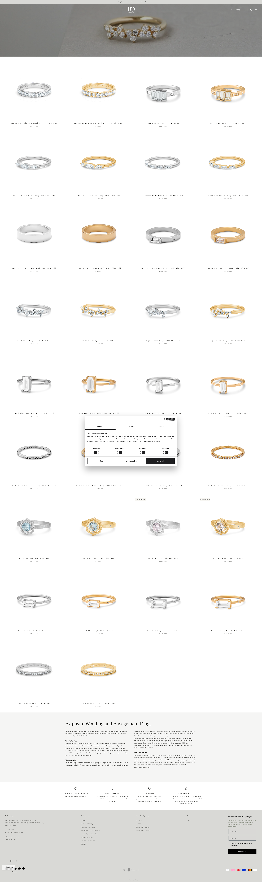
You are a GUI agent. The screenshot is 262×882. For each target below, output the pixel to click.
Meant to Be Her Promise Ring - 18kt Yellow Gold (98, 196)
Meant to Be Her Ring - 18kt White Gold (163, 123)
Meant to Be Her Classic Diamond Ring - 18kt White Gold (34, 123)
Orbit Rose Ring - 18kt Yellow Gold (228, 558)
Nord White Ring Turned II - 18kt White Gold (34, 413)
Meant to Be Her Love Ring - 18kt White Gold (163, 196)
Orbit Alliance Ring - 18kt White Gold (34, 703)
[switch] (119, 452)
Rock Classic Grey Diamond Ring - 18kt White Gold (34, 486)
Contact (83, 820)
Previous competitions (88, 841)
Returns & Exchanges (88, 827)
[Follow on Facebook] (6, 861)
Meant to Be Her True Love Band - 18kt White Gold (163, 268)
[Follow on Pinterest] (17, 861)
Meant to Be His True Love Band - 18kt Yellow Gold (99, 268)
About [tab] (161, 426)
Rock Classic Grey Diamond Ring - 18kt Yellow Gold (98, 486)
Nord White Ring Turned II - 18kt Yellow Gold (99, 413)
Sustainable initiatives (143, 827)
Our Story (139, 820)
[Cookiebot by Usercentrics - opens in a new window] (166, 419)
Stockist (138, 824)
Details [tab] (131, 426)
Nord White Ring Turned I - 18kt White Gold (163, 413)
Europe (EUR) (235, 10)
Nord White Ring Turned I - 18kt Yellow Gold (227, 413)
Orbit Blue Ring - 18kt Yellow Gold (98, 558)
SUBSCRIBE (242, 851)
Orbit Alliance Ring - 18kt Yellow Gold (99, 703)
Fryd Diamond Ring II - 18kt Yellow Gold (98, 341)
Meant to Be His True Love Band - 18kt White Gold (34, 268)
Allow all (160, 461)
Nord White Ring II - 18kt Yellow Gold (228, 631)
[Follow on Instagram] (11, 861)
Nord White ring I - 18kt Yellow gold (99, 631)
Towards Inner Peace (143, 830)
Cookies (83, 844)
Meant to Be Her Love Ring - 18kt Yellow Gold (228, 196)
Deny (101, 461)
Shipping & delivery (87, 824)
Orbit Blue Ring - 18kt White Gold (34, 558)
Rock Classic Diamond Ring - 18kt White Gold (163, 486)
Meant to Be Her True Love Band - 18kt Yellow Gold (228, 268)
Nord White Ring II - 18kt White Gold (163, 631)
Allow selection (131, 461)
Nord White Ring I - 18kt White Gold (34, 631)
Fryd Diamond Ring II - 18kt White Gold (34, 341)
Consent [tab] (100, 426)
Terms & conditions (87, 837)
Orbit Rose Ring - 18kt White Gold (163, 558)
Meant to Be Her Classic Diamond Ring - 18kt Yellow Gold (99, 123)
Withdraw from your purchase (90, 830)
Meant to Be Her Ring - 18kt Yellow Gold (228, 123)
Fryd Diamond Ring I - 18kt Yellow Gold (228, 341)
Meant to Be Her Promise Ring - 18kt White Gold (34, 196)
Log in (189, 820)
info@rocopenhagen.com (142, 767)
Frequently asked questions (89, 834)
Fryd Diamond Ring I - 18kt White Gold (163, 341)
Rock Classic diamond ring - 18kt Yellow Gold (227, 486)
